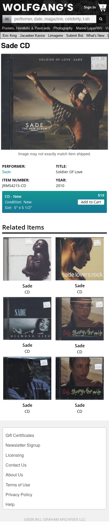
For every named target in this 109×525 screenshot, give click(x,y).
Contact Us (16, 465)
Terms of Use (18, 485)
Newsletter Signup (23, 445)
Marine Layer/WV (89, 28)
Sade (6, 171)
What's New (95, 36)
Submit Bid (74, 36)
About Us (14, 475)
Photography (63, 28)
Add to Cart (91, 201)
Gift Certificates (20, 435)
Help (10, 504)
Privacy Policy (19, 494)
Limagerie (55, 36)
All (7, 19)
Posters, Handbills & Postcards (26, 28)
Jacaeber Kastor (32, 36)
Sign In (90, 7)
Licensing (15, 455)
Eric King (10, 36)
